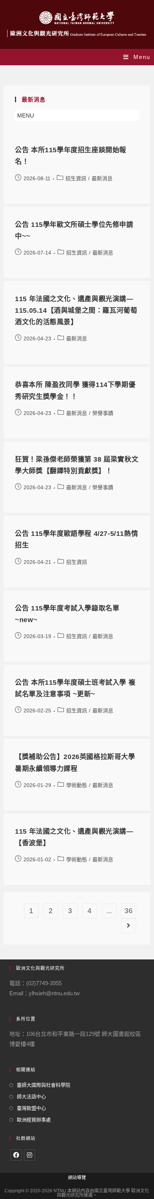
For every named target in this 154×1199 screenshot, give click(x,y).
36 (128, 911)
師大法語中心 (31, 1096)
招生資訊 (75, 178)
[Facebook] (16, 1155)
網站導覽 (77, 1177)
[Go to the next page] (128, 925)
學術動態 (76, 785)
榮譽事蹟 (102, 413)
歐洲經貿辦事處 (34, 1119)
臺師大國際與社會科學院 (43, 1085)
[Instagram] (29, 1155)
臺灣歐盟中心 (31, 1108)
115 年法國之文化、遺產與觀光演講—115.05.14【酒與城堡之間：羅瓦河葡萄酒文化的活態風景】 (76, 310)
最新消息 (102, 178)
